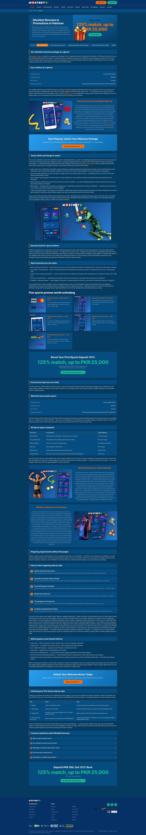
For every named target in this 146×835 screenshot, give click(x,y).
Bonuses (32, 7)
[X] (112, 804)
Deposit (77, 7)
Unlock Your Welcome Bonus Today (100, 45)
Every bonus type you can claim (57, 45)
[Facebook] (108, 804)
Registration (101, 2)
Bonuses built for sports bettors (39, 45)
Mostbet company (36, 56)
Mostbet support (106, 123)
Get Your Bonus (95, 34)
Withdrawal (94, 7)
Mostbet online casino (87, 163)
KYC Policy (31, 812)
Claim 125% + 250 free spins (72, 780)
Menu (53, 804)
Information (33, 804)
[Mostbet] (39, 2)
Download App (47, 7)
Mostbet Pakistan (33, 10)
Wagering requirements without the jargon (78, 45)
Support (109, 7)
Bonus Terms (32, 814)
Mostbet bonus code (69, 93)
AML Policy (31, 809)
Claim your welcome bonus (72, 146)
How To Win (85, 7)
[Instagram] (115, 804)
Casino (63, 7)
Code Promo (75, 814)
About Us (31, 817)
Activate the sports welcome (72, 372)
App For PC (70, 7)
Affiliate (102, 7)
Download (112, 2)
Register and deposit (72, 682)
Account (56, 7)
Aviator (39, 7)
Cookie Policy (32, 806)
